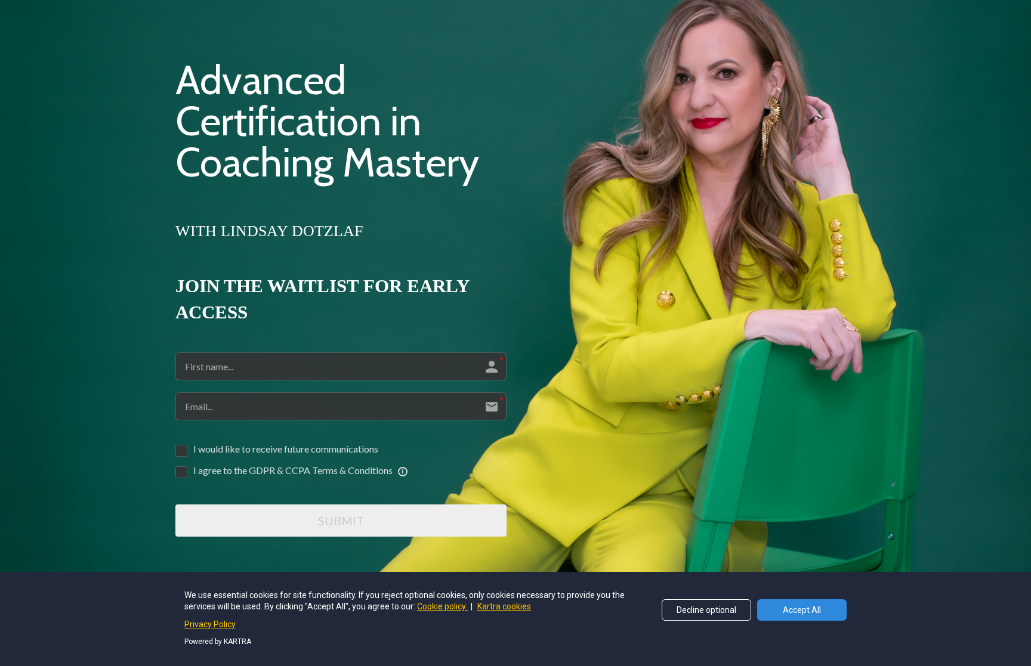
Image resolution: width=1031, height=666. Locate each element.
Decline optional (706, 610)
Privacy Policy (210, 624)
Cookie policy (442, 606)
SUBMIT (341, 520)
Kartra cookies (504, 606)
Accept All (802, 610)
